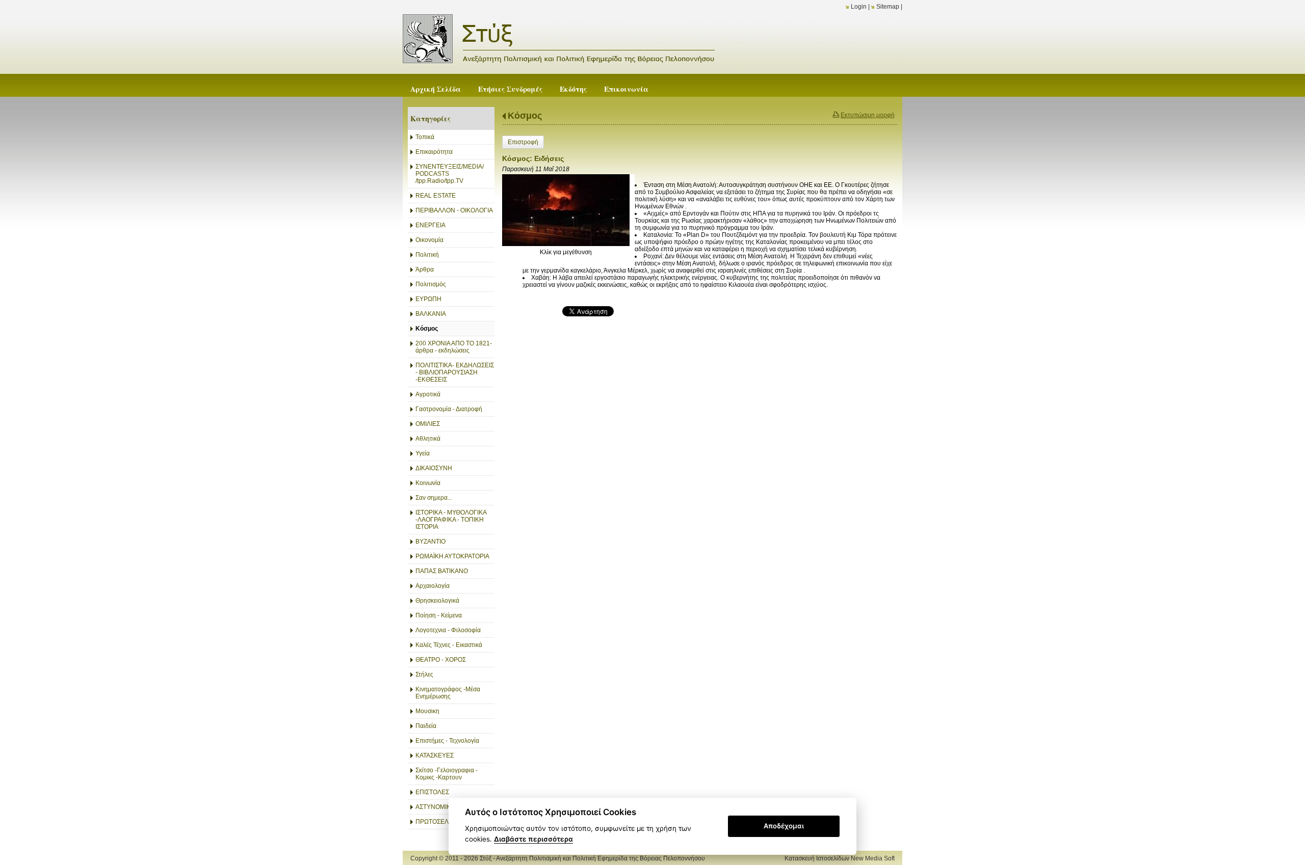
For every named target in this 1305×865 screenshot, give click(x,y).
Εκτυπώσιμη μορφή (868, 115)
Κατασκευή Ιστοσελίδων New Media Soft (840, 858)
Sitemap (887, 6)
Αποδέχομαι (784, 826)
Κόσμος (525, 116)
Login (859, 6)
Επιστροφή (523, 142)
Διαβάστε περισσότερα (533, 839)
